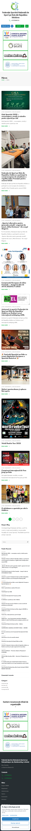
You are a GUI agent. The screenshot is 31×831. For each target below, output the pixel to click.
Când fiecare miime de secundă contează (10, 637)
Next (20, 519)
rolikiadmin (16, 112)
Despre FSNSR (5, 785)
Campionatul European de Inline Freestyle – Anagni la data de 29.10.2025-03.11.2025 (14, 284)
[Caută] (27, 542)
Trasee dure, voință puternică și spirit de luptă (11, 614)
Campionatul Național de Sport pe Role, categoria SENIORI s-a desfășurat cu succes (15, 609)
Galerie (3, 794)
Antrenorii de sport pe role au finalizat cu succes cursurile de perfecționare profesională (14, 604)
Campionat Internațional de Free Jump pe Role (14, 471)
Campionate (4, 683)
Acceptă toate (15, 819)
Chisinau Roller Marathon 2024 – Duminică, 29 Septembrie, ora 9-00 (15, 657)
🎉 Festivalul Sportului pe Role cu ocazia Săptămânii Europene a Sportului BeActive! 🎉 (14, 356)
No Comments (6, 112)
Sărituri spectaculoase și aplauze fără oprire (14, 390)
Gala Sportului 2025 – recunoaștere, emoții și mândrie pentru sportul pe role (14, 116)
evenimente (4, 687)
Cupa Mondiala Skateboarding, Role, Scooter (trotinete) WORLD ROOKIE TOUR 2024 (15, 667)
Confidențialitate (13, 815)
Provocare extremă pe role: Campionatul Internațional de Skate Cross (15, 632)
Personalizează (15, 827)
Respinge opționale (15, 823)
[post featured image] (15, 100)
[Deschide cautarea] (12, 26)
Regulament (5, 788)
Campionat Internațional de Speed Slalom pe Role (12, 641)
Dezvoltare (4, 685)
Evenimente (4, 796)
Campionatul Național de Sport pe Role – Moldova (12, 624)
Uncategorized (5, 689)
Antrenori (4, 799)
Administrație (5, 791)
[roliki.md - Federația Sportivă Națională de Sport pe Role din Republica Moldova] (15, 6)
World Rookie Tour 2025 (11, 443)
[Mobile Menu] (27, 26)
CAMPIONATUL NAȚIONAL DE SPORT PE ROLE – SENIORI (14, 628)
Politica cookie (5, 815)
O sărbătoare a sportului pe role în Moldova (15, 509)
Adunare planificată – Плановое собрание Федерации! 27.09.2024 (14, 651)
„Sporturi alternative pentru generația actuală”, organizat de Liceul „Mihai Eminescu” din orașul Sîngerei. (15, 226)
